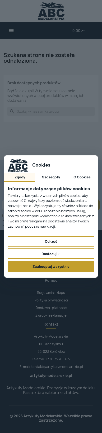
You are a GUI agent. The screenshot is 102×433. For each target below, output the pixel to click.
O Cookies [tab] (82, 177)
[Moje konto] (59, 30)
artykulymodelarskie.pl (51, 375)
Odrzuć (51, 241)
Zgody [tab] (19, 177)
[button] (11, 31)
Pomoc (51, 280)
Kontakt (51, 324)
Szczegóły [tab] (51, 177)
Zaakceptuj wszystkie (51, 266)
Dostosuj (49, 254)
